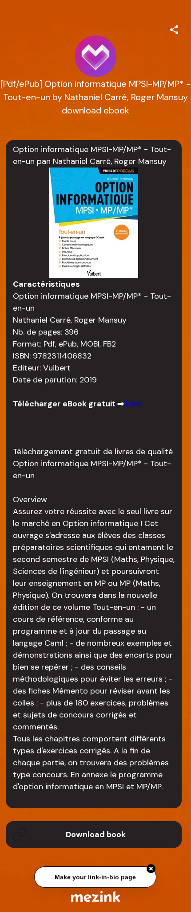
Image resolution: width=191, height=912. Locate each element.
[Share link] (174, 28)
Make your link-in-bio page (95, 877)
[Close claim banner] (151, 869)
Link (133, 403)
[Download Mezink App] (95, 896)
